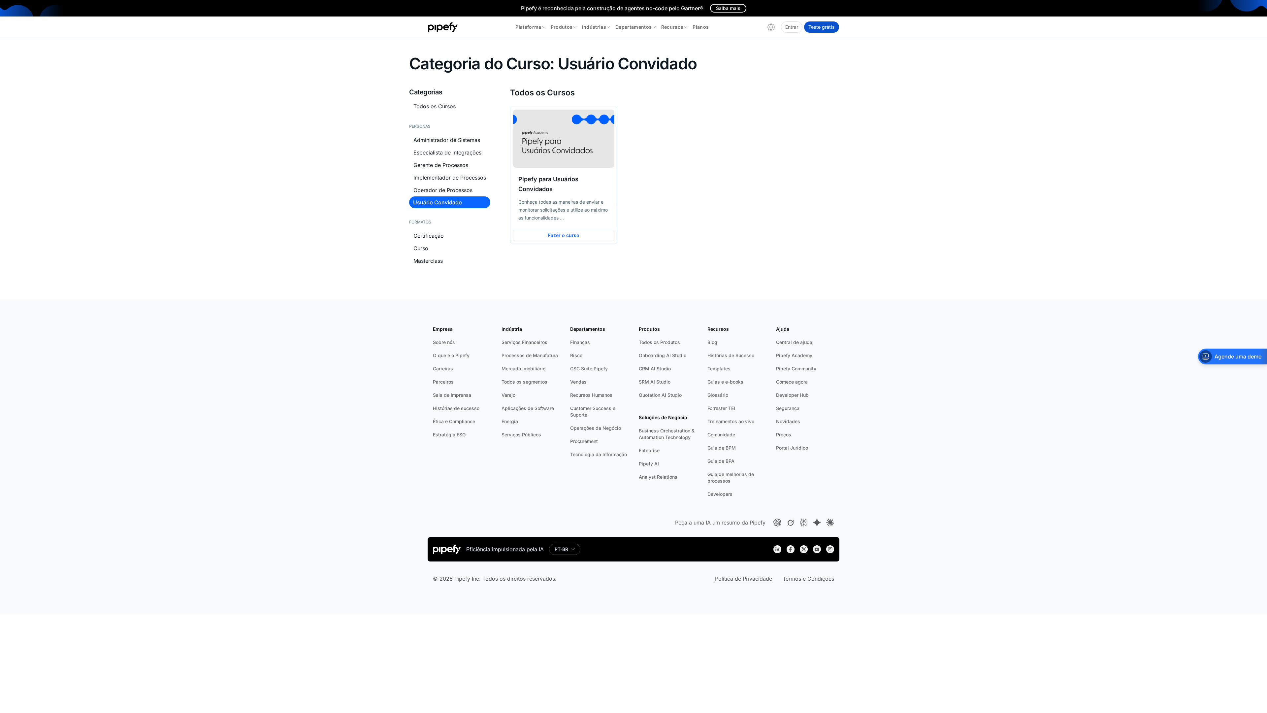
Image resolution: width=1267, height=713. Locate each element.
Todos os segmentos (524, 382)
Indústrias (594, 27)
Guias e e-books (725, 382)
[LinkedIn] (777, 549)
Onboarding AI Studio (662, 355)
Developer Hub (792, 395)
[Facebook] (791, 549)
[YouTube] (817, 549)
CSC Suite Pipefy (589, 368)
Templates (719, 368)
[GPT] (777, 522)
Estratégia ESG (449, 434)
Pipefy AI (649, 463)
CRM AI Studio (655, 368)
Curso (420, 248)
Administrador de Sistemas (446, 140)
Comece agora (792, 382)
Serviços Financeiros (524, 342)
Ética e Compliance (454, 421)
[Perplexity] (804, 522)
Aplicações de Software (528, 408)
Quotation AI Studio (660, 395)
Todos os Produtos (659, 342)
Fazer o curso (563, 235)
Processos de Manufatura (530, 355)
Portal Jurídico (792, 448)
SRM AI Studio (654, 382)
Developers (719, 494)
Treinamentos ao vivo (730, 421)
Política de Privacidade (743, 578)
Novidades (788, 421)
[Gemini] (817, 522)
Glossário (717, 395)
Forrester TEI (721, 408)
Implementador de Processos (449, 177)
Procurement (584, 441)
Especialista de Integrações (447, 152)
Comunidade (721, 434)
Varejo (508, 395)
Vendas (578, 382)
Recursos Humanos (591, 395)
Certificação (428, 235)
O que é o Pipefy (451, 355)
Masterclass (428, 260)
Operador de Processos (442, 190)
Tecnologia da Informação (598, 454)
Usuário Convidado (437, 202)
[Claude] (830, 522)
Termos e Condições (808, 578)
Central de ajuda (794, 342)
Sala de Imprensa (452, 395)
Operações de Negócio (595, 428)
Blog (712, 342)
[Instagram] (830, 549)
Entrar (791, 27)
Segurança (787, 408)
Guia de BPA (720, 461)
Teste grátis (821, 27)
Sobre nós (444, 342)
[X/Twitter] (804, 549)
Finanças (580, 342)
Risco (576, 355)
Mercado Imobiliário (523, 368)
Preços (783, 434)
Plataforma (528, 27)
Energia (510, 421)
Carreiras (443, 368)
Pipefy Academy (794, 355)
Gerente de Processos (440, 165)
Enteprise (649, 450)
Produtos (562, 27)
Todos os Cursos (434, 106)
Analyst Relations (658, 477)
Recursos (672, 27)
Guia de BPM (721, 448)
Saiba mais (728, 8)
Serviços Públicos (521, 434)
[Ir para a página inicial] (443, 27)
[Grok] (791, 522)
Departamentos (633, 27)
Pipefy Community (796, 368)
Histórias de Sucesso (730, 355)
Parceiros (443, 382)
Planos (701, 27)
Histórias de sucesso (456, 408)
